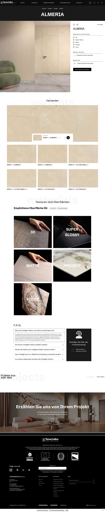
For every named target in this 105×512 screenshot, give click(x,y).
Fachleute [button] (79, 2)
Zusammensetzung (73, 480)
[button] (25, 2)
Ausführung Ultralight (58, 485)
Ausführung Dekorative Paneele (58, 491)
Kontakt (52, 419)
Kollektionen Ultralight (58, 483)
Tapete (22, 2)
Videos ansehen (80, 349)
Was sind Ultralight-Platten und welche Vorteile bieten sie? (34, 330)
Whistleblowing (63, 505)
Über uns (41, 479)
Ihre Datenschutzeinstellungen (57, 510)
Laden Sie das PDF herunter (83, 63)
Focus (40, 485)
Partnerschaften (65, 2)
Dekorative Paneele (48, 2)
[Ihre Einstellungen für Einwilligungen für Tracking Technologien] (103, 510)
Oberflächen (56, 496)
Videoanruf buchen (81, 351)
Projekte (55, 494)
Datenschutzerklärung (43, 505)
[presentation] (59, 137)
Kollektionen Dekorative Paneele (58, 488)
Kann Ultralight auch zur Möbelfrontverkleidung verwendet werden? (38, 354)
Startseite (44, 8)
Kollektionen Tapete (58, 479)
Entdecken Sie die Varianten (84, 55)
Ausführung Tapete (57, 481)
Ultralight (34, 2)
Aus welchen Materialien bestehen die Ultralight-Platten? (34, 359)
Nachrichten (41, 483)
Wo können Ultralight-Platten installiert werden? (31, 345)
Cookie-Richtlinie (54, 505)
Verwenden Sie (72, 483)
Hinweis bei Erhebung (42, 510)
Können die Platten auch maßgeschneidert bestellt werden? (35, 349)
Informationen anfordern (82, 69)
